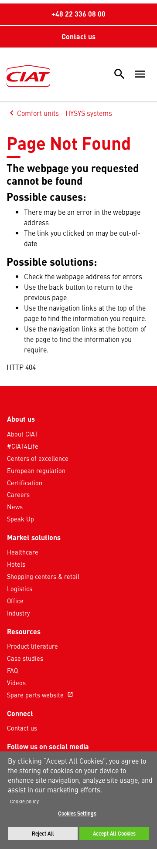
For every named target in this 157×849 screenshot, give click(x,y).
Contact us (78, 36)
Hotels (16, 564)
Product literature (32, 646)
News (15, 506)
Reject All (43, 833)
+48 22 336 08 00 (78, 14)
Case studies (25, 658)
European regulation (36, 470)
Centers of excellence (37, 458)
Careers (18, 494)
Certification (24, 482)
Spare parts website (40, 694)
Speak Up (20, 518)
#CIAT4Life (22, 446)
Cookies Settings (77, 813)
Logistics (19, 588)
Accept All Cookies (114, 833)
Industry (18, 613)
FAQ (12, 670)
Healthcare (22, 552)
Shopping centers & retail (43, 576)
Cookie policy (24, 801)
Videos (16, 682)
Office (15, 600)
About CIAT (22, 434)
